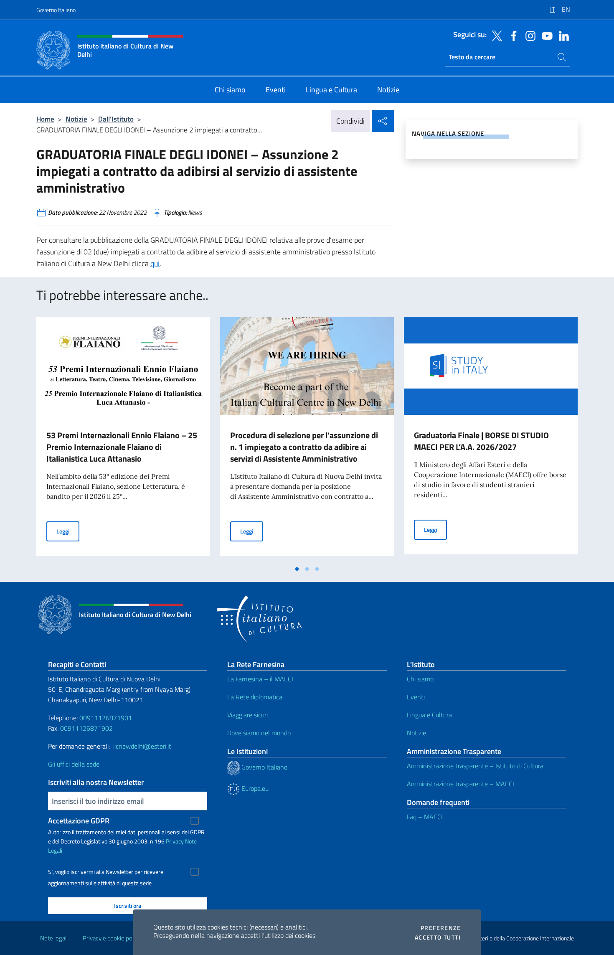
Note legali (54, 938)
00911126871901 (105, 718)
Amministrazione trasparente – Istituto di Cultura (475, 766)
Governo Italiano (56, 9)
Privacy (175, 841)
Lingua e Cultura (429, 715)
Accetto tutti (438, 937)
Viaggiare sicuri (247, 715)
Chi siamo (420, 679)
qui (155, 263)
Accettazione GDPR (78, 820)
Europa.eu (254, 788)
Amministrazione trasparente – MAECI (460, 784)
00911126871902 (86, 728)
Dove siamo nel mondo (259, 733)
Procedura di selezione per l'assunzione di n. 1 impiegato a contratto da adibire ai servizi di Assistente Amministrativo (304, 447)
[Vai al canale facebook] (511, 35)
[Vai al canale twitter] (495, 35)
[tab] (297, 569)
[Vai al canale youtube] (545, 35)
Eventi (416, 697)
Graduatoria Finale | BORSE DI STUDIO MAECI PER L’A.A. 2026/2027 (481, 441)
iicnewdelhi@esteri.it (142, 746)
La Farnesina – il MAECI (260, 679)
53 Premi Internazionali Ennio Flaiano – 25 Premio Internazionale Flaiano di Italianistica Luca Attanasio (121, 447)
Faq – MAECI (425, 817)
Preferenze (441, 928)
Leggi (67, 531)
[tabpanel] (123, 439)
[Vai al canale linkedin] (561, 35)
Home (45, 119)
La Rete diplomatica (254, 697)
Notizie (76, 119)
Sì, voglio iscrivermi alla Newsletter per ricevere (105, 871)
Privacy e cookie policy (112, 938)
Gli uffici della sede (73, 764)
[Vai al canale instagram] (528, 35)
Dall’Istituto (116, 119)
